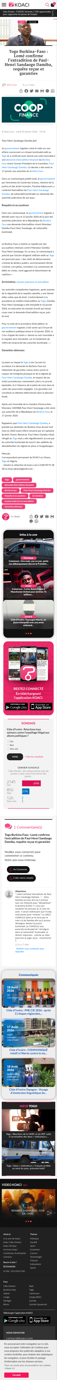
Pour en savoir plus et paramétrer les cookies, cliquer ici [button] (28, 1366)
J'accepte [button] (16, 1375)
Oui (11, 741)
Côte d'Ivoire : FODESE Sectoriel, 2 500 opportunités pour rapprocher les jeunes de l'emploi (27, 12)
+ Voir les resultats (33, 756)
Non (12, 745)
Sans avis (14, 749)
